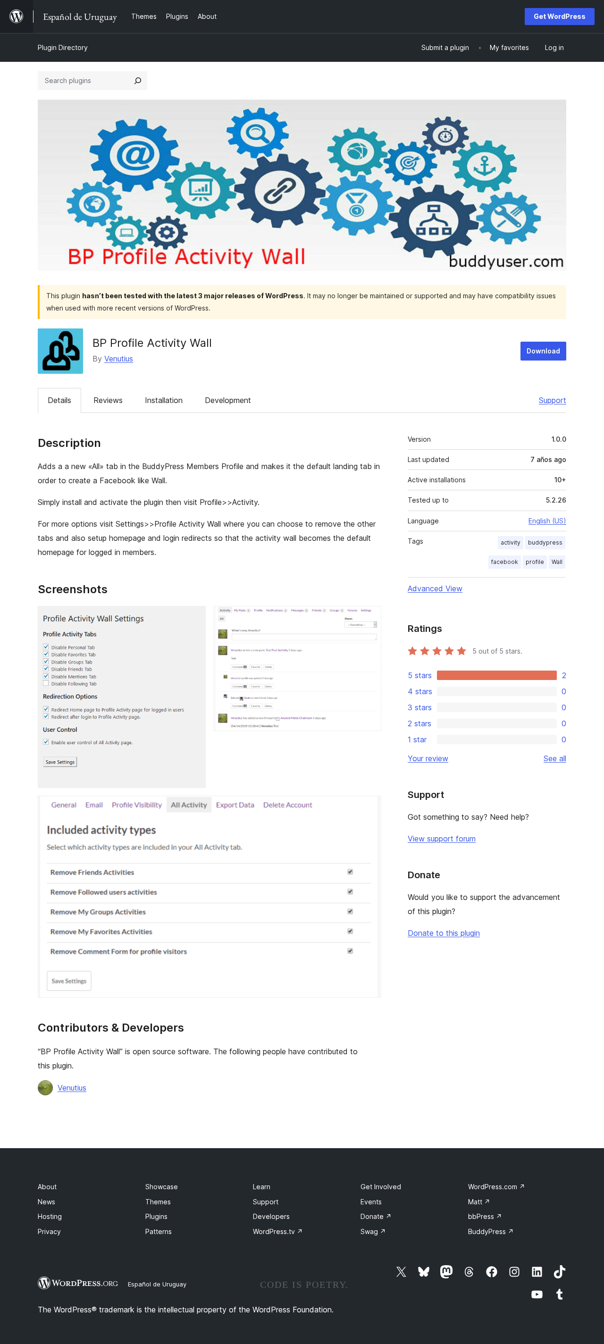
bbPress (485, 1216)
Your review (428, 758)
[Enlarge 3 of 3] (368, 808)
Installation (164, 400)
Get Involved (381, 1187)
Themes (158, 1202)
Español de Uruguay (157, 1284)
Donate (376, 1216)
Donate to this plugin (444, 933)
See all (555, 758)
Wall (557, 561)
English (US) (547, 521)
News (46, 1202)
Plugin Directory (63, 47)
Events (371, 1202)
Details (59, 400)
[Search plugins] (137, 80)
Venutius (118, 358)
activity (510, 542)
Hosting (50, 1216)
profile (535, 561)
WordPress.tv (278, 1231)
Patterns (158, 1231)
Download (543, 351)
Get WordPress (560, 16)
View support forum (442, 838)
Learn (261, 1187)
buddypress (545, 542)
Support (552, 400)
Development (228, 400)
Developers (271, 1216)
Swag (373, 1231)
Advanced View (435, 588)
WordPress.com (496, 1187)
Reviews (108, 400)
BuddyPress (491, 1231)
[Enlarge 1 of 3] (193, 618)
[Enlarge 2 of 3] (368, 618)
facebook (504, 561)
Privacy (49, 1231)
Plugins (156, 1216)
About (47, 1187)
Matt (479, 1202)
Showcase (161, 1187)
